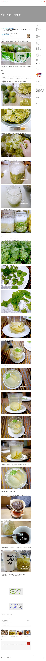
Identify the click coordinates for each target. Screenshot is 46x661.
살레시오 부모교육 (38, 55)
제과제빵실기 (40, 89)
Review (13, 4)
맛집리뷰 (37, 64)
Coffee (37, 67)
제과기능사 (37, 89)
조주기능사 (37, 54)
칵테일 (39, 92)
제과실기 (37, 92)
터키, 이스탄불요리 (38, 45)
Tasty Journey (38, 58)
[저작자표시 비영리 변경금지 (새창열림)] (11, 614)
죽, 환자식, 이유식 (38, 29)
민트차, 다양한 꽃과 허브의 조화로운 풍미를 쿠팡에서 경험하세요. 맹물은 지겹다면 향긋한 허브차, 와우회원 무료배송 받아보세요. (16, 30)
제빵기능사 (37, 53)
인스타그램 (36, 103)
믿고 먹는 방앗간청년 (5, 34)
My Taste (4, 642)
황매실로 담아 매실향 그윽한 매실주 (6, 622)
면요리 (37, 30)
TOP (44, 658)
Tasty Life (37, 47)
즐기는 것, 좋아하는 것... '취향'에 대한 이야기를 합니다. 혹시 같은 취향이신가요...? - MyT (14, 644)
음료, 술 (37, 42)
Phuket (37, 60)
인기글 (39, 81)
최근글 (36, 81)
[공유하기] (3, 614)
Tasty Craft (37, 69)
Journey (7, 4)
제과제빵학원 (37, 91)
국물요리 (37, 31)
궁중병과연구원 (37, 85)
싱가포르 (37, 88)
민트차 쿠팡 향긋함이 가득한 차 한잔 (8, 28)
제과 (43, 89)
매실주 (18, 4)
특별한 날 (37, 43)
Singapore (37, 59)
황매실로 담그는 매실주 (5, 621)
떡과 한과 (37, 37)
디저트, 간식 (37, 35)
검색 (42, 1)
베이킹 (37, 38)
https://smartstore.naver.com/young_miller (8, 33)
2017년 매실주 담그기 (5, 620)
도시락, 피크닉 (38, 41)
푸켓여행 (37, 90)
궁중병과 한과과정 (38, 49)
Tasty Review (38, 63)
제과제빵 (41, 85)
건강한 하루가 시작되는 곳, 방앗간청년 (8, 35)
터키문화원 (39, 90)
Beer (36, 68)
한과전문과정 (40, 88)
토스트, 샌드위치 (38, 36)
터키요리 (43, 90)
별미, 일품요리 (38, 34)
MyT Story (37, 56)
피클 (41, 92)
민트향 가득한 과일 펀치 (5, 625)
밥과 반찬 (37, 28)
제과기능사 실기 (41, 91)
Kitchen (2, 4)
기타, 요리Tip (37, 44)
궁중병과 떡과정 (38, 50)
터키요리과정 (37, 48)
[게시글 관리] (4, 614)
